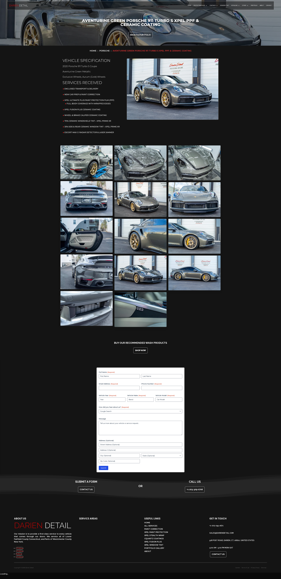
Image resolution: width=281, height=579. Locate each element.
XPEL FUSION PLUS (153, 542)
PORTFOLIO (254, 5)
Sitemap (263, 567)
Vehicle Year (107, 395)
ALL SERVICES (150, 526)
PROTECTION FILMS (199, 5)
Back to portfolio (140, 35)
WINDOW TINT (224, 5)
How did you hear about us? (114, 407)
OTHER (244, 5)
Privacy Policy (255, 567)
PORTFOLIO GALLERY (154, 548)
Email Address (108, 384)
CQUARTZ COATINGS (154, 539)
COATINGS (213, 5)
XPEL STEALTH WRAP (154, 535)
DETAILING (234, 5)
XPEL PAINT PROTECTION (156, 532)
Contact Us (218, 554)
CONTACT (269, 5)
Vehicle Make (136, 395)
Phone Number (151, 384)
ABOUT (262, 5)
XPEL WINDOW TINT (153, 545)
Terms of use (245, 567)
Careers (237, 567)
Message (102, 419)
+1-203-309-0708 (195, 489)
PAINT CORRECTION (153, 529)
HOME (189, 5)
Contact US (86, 489)
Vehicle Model (165, 395)
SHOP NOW (140, 350)
